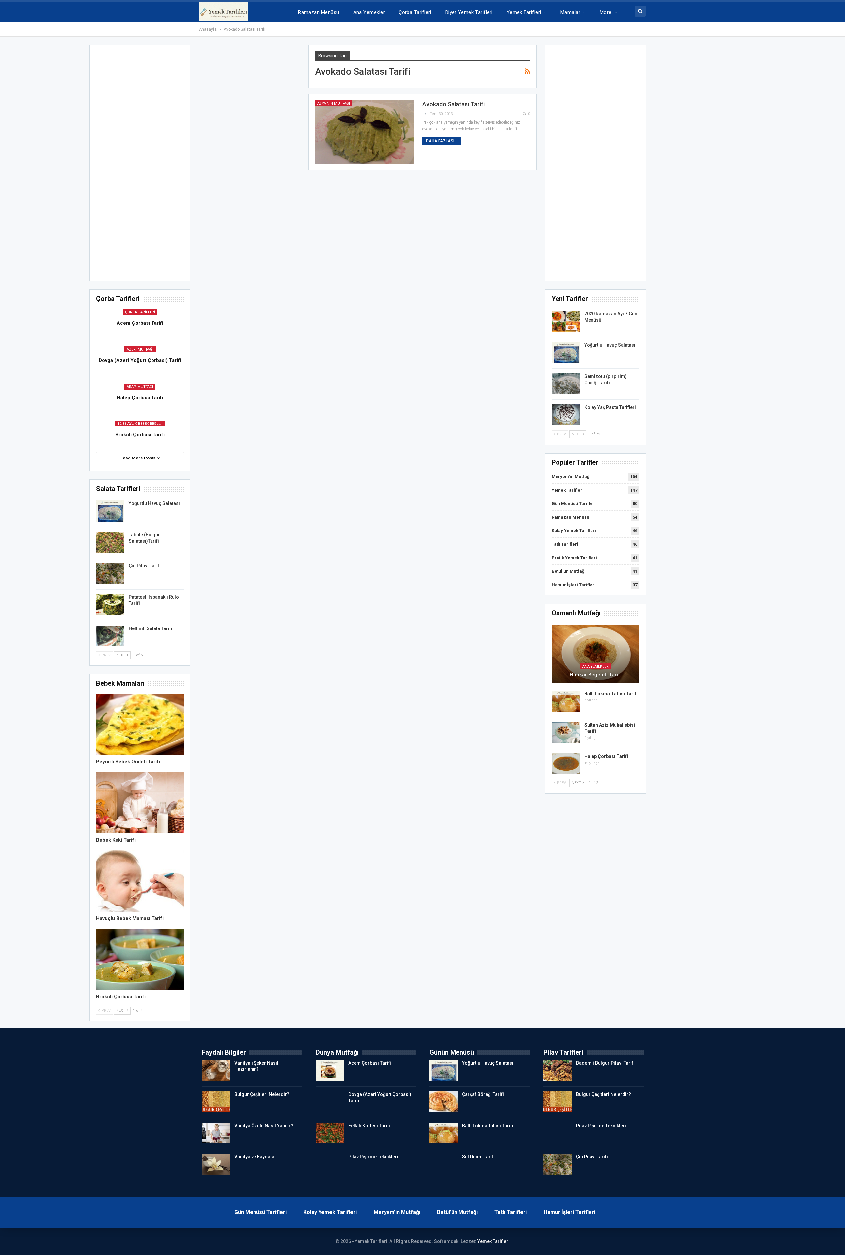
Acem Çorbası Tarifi (140, 323)
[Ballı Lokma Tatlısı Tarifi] (566, 701)
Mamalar (570, 12)
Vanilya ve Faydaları (256, 1156)
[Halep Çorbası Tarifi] (566, 763)
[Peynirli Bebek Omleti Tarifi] (140, 724)
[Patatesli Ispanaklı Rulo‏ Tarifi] (110, 604)
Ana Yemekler (369, 12)
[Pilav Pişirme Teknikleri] (330, 1164)
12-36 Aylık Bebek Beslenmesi (141, 424)
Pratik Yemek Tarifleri (574, 557)
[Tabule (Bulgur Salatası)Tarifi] (110, 542)
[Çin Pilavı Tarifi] (110, 573)
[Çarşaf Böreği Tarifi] (443, 1101)
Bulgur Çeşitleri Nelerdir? (261, 1094)
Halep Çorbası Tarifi (606, 756)
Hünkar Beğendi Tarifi (596, 675)
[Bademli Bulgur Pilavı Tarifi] (557, 1070)
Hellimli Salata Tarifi (150, 628)
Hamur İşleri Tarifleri (574, 584)
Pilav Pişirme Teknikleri (373, 1156)
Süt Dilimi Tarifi (478, 1156)
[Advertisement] (595, 165)
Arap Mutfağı (140, 387)
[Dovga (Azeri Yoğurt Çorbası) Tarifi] (330, 1101)
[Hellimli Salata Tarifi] (110, 636)
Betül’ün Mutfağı (457, 1212)
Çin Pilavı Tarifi (145, 565)
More (606, 12)
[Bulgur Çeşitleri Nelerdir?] (216, 1101)
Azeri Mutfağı (140, 349)
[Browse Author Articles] (426, 114)
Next (577, 434)
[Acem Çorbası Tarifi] (330, 1070)
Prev (561, 434)
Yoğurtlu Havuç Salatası (609, 345)
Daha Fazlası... (441, 141)
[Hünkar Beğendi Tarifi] (595, 654)
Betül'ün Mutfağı (569, 571)
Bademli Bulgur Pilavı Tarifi (605, 1063)
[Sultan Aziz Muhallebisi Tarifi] (566, 732)
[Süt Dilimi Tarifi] (443, 1164)
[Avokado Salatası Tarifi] (364, 132)
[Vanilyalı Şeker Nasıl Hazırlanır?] (216, 1070)
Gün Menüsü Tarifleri (574, 503)
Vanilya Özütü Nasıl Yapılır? (263, 1125)
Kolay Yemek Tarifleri (574, 530)
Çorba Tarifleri (415, 12)
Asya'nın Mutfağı (333, 103)
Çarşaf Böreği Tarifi (483, 1094)
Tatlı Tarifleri (565, 544)
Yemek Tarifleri (524, 12)
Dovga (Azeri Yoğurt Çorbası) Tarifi (140, 360)
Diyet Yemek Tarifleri (469, 12)
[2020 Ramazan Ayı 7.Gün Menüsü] (566, 321)
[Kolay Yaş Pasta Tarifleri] (566, 414)
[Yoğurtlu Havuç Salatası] (566, 352)
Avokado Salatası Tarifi (453, 104)
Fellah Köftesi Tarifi (369, 1125)
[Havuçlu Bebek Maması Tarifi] (140, 881)
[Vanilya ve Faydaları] (216, 1164)
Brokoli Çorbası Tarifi (140, 435)
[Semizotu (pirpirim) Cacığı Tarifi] (566, 383)
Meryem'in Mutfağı (571, 476)
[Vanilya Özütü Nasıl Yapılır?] (216, 1133)
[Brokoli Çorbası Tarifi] (140, 959)
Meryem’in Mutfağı (397, 1212)
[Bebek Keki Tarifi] (140, 802)
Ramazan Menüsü (318, 12)
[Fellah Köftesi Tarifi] (330, 1133)
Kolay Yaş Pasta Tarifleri (610, 407)
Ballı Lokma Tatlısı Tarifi (611, 693)
